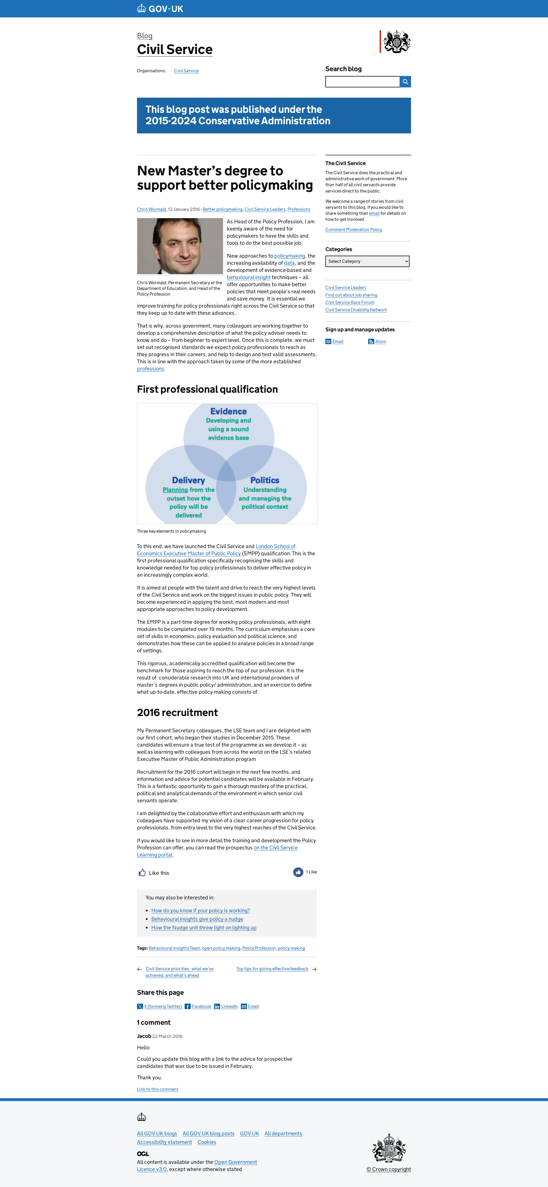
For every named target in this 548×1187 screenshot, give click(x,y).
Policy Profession (259, 948)
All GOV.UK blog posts (209, 1133)
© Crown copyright (388, 1169)
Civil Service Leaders (265, 209)
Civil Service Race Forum (349, 302)
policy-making (291, 948)
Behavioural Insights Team (174, 948)
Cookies (207, 1142)
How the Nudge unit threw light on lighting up (204, 927)
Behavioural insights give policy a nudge (197, 919)
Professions (298, 209)
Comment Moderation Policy (353, 229)
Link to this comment (157, 1089)
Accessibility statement (164, 1142)
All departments (283, 1133)
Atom (380, 341)
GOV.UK (249, 1133)
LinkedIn (229, 1006)
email (374, 213)
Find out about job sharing (351, 295)
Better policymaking (223, 209)
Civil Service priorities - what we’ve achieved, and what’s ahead (179, 972)
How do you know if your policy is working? (200, 910)
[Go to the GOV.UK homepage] (160, 8)
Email (253, 1006)
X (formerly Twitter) (163, 1006)
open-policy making (221, 948)
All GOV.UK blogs (157, 1133)
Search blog (343, 69)
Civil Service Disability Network (356, 309)
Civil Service (175, 49)
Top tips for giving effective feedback (272, 968)
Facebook (201, 1006)
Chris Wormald (151, 209)
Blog (145, 35)
